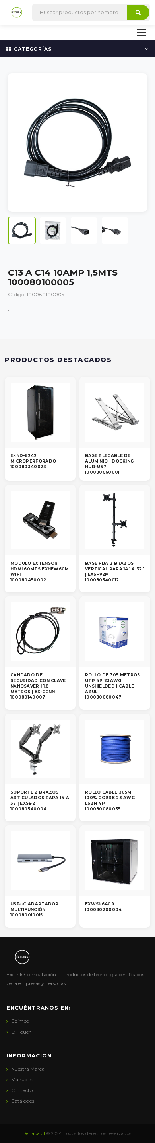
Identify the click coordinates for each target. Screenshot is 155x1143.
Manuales (22, 1079)
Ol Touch (21, 1032)
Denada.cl (34, 1133)
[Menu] (141, 32)
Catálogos (22, 1101)
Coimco (20, 1021)
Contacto (22, 1090)
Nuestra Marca (28, 1069)
